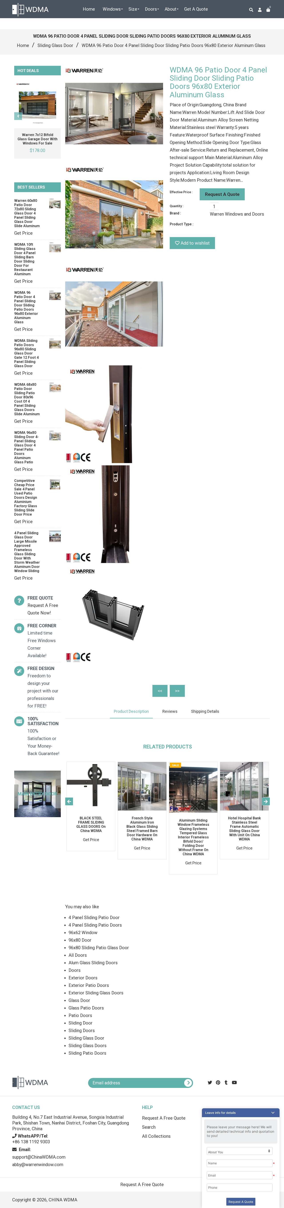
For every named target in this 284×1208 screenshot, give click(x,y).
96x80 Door (80, 940)
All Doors (78, 955)
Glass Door (79, 1000)
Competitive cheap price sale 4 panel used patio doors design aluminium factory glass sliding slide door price (25, 497)
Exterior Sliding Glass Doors (96, 993)
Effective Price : (181, 192)
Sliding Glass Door (55, 45)
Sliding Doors (82, 1030)
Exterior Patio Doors (89, 985)
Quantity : (176, 206)
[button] (241, 1112)
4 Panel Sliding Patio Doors (95, 925)
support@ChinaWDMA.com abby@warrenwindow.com (38, 1157)
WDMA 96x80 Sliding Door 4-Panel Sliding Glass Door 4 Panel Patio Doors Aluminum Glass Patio (26, 447)
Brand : (175, 213)
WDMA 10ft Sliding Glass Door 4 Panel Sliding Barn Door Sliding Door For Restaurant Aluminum (25, 259)
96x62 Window (83, 932)
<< (160, 691)
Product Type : (181, 224)
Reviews (170, 711)
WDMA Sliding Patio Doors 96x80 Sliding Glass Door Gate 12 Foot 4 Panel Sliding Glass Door (26, 353)
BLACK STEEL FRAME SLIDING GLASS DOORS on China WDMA (91, 824)
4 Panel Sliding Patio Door (94, 917)
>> (177, 691)
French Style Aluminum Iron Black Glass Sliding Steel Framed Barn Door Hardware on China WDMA (142, 828)
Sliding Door (81, 1023)
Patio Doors (80, 1015)
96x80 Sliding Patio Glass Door (99, 947)
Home (23, 45)
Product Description (131, 711)
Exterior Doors (83, 977)
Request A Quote (222, 194)
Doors (75, 970)
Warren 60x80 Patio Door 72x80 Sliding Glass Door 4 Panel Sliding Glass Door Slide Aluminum (27, 213)
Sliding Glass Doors (87, 1045)
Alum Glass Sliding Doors (93, 962)
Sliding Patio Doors (87, 1053)
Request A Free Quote (142, 1184)
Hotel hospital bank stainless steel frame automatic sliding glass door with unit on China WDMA (244, 828)
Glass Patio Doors (86, 1008)
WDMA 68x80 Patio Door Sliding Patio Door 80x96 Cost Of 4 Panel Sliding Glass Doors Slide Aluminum (27, 399)
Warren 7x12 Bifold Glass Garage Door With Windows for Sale (37, 139)
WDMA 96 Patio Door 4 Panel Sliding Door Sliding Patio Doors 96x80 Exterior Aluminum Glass (26, 307)
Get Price (23, 233)
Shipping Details (205, 711)
